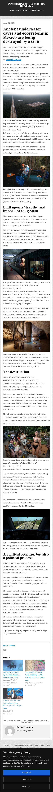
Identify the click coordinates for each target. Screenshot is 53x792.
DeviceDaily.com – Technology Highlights (26, 5)
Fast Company (9, 645)
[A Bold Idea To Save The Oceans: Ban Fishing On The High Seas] (13, 693)
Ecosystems (39, 720)
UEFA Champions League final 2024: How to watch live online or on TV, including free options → (26, 746)
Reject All (26, 786)
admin (29, 727)
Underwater (28, 722)
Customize (26, 779)
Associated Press (13, 59)
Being (19, 720)
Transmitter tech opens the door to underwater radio (11, 675)
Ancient (14, 720)
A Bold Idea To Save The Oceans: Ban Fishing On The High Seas (12, 704)
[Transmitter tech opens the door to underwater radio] (13, 665)
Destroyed (30, 720)
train (22, 722)
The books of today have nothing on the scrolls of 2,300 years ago (35, 676)
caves (24, 720)
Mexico (46, 720)
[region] (26, 770)
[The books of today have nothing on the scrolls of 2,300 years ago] (35, 665)
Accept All (26, 772)
